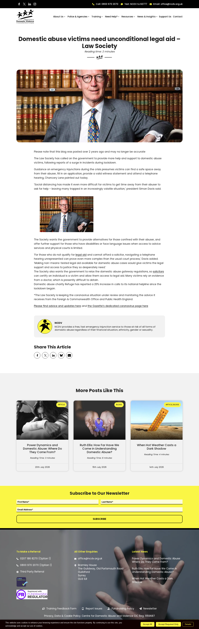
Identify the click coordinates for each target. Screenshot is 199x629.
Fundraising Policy (123, 608)
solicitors (158, 271)
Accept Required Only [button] (168, 624)
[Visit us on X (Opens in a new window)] (24, 4)
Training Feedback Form (61, 608)
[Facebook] (37, 355)
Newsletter (150, 608)
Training (96, 16)
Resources (127, 16)
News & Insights (146, 16)
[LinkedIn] (53, 355)
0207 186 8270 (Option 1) (35, 558)
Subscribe (99, 519)
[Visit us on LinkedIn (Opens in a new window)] (29, 4)
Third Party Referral (32, 571)
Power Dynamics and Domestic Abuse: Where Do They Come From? (42, 448)
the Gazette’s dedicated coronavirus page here (118, 306)
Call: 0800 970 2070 (107, 4)
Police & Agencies (77, 16)
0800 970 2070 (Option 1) (36, 565)
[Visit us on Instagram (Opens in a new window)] (34, 4)
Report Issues (94, 608)
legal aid (81, 254)
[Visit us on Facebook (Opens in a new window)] (19, 4)
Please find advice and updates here (57, 306)
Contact (178, 16)
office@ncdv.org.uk (90, 558)
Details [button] (188, 624)
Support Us (165, 16)
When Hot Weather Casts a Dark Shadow (156, 447)
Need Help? (111, 16)
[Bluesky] (61, 355)
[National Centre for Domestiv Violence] (25, 17)
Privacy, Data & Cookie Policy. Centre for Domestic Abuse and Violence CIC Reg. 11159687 (99, 616)
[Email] (69, 355)
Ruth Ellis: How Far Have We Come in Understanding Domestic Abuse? (99, 448)
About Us (58, 16)
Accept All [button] (147, 624)
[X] (45, 355)
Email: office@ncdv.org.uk (168, 4)
